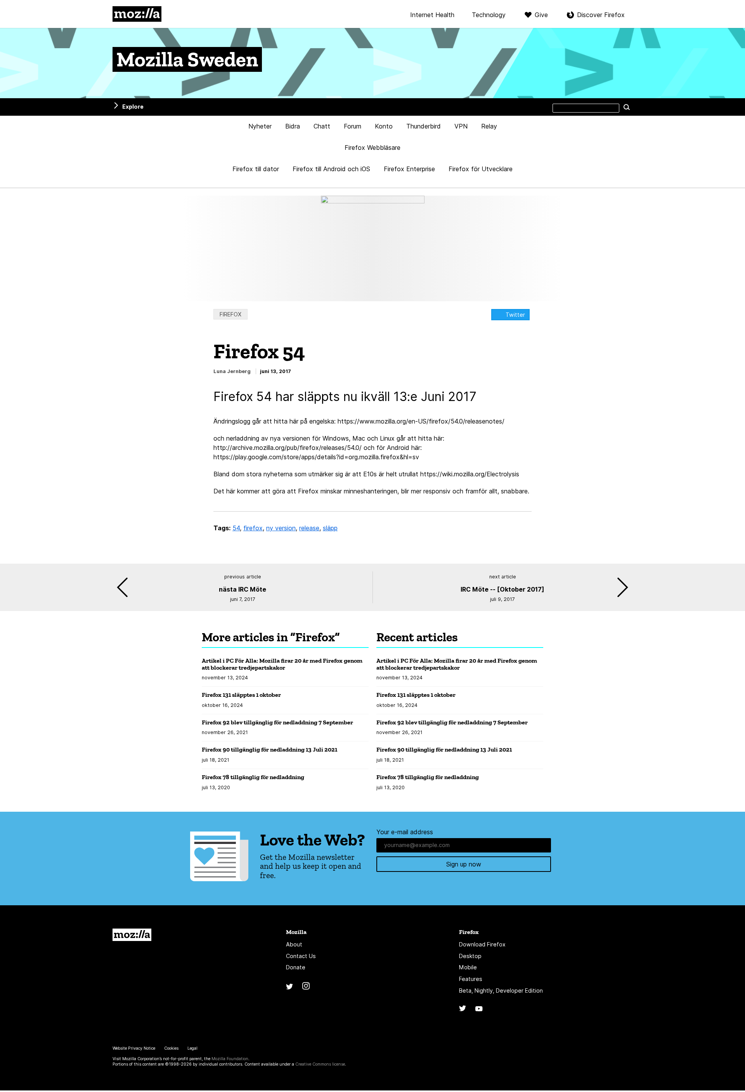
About (294, 944)
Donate (295, 967)
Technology (489, 15)
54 (236, 528)
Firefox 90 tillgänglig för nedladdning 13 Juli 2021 (269, 749)
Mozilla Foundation (229, 1058)
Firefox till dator (255, 169)
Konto (384, 126)
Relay (489, 126)
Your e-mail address (404, 832)
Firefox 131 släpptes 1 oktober (241, 694)
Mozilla (137, 14)
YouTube (479, 1008)
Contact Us (301, 956)
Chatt (322, 126)
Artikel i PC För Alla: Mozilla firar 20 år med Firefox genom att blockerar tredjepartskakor (282, 664)
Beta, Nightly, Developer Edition (501, 990)
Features (470, 979)
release (309, 528)
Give (541, 15)
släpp (330, 528)
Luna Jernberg (232, 371)
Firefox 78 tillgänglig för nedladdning (253, 777)
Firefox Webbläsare (372, 147)
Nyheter (260, 126)
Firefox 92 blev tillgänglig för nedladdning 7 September (277, 722)
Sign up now (463, 864)
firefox (253, 528)
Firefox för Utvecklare (481, 169)
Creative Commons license (320, 1064)
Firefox (230, 314)
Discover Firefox (601, 15)
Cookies (171, 1048)
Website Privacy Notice (134, 1048)
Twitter (515, 314)
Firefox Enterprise (409, 169)
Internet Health (432, 15)
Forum (352, 126)
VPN (461, 126)
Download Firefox (482, 944)
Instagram (306, 986)
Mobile (468, 967)
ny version (281, 528)
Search (626, 107)
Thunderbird (423, 126)
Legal (192, 1048)
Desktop (470, 956)
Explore (133, 106)
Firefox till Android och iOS (331, 169)
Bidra (292, 126)
